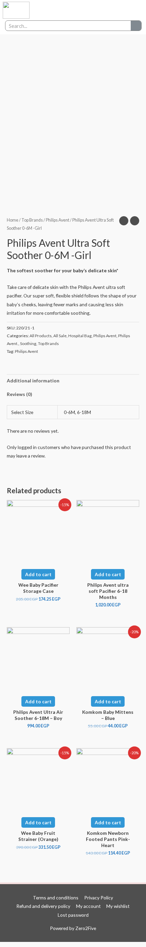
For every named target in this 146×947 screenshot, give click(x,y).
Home (12, 220)
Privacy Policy (98, 897)
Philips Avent (57, 220)
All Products (41, 335)
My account (88, 906)
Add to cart (38, 574)
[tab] (73, 381)
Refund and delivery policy (43, 906)
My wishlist (118, 906)
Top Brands (32, 220)
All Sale (60, 335)
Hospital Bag (80, 335)
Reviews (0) (19, 394)
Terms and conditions (55, 897)
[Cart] (131, 10)
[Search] (136, 26)
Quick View (38, 558)
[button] (115, 10)
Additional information (33, 380)
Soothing (28, 343)
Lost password (73, 915)
